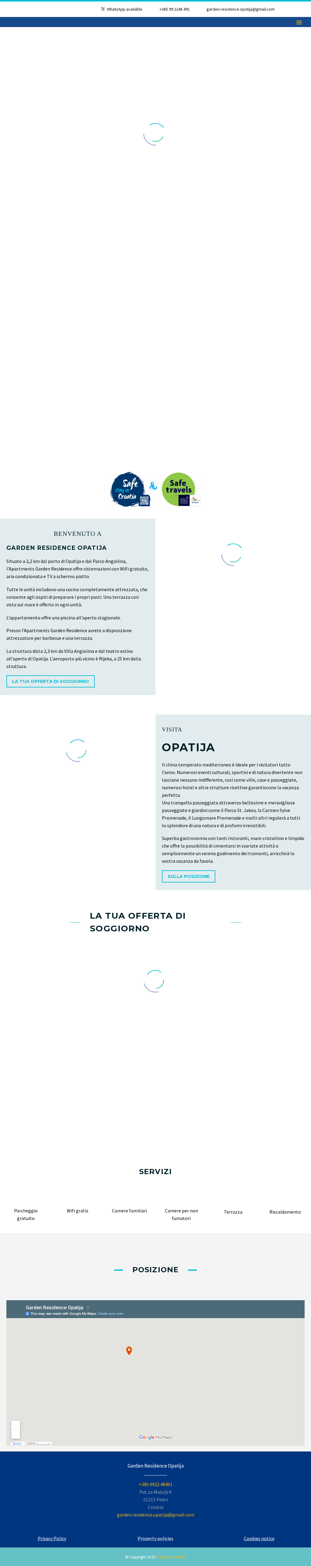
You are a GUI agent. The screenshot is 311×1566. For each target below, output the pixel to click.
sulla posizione (189, 876)
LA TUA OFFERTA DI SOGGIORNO (50, 681)
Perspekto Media (171, 1557)
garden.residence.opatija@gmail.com (241, 9)
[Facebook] (300, 10)
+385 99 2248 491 (174, 9)
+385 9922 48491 (156, 1484)
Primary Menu (299, 22)
